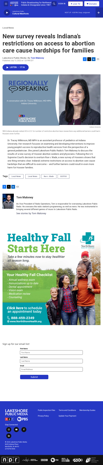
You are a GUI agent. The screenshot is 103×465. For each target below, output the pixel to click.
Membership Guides (87, 410)
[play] (7, 12)
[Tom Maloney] (8, 201)
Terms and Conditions (67, 410)
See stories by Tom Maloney (31, 213)
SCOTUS (63, 176)
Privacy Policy (43, 416)
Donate (93, 4)
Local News (8, 28)
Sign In (61, 4)
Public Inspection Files (46, 410)
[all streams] (99, 13)
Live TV (76, 3)
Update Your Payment (67, 416)
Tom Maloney (37, 58)
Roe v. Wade (49, 176)
